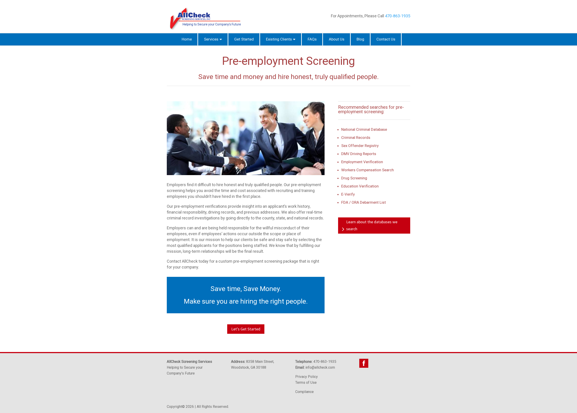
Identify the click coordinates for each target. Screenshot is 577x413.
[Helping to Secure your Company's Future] (204, 28)
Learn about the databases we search (371, 225)
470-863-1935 (397, 16)
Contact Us (385, 39)
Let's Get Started (245, 329)
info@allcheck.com (320, 367)
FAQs (312, 39)
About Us (336, 39)
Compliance (304, 392)
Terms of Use (306, 382)
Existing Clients (279, 39)
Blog (360, 39)
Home (187, 39)
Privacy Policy (306, 377)
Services (211, 39)
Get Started (244, 39)
